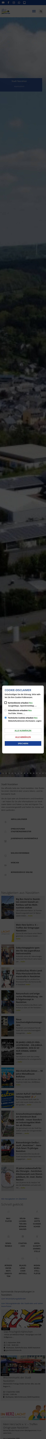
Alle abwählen (23, 737)
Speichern (23, 743)
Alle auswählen (23, 730)
